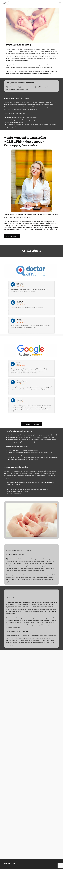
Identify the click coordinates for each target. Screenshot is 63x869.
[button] (60, 3)
